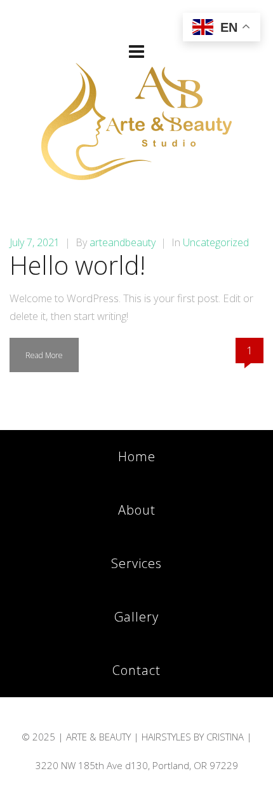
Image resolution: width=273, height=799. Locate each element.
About (137, 509)
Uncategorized (216, 242)
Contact (136, 670)
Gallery (136, 616)
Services (136, 563)
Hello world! (77, 264)
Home (137, 456)
